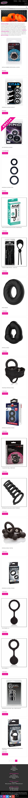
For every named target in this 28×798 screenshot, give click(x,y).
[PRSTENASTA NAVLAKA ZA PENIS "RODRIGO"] (14, 492)
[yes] (26, 7)
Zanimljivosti (14, 768)
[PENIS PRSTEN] (14, 292)
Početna (15, 1)
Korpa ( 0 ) (24, 1)
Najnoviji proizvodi (14, 769)
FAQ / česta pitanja (14, 775)
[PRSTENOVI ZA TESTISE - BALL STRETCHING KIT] (14, 693)
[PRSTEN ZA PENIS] (14, 332)
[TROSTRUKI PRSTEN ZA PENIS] (14, 372)
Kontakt (14, 778)
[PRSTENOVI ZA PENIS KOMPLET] (14, 91)
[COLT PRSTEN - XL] (14, 612)
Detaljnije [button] (5, 73)
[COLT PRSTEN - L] (14, 652)
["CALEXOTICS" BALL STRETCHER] (14, 452)
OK (16, 795)
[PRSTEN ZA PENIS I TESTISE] (14, 532)
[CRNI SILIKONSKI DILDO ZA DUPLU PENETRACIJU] (14, 212)
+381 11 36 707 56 (14, 789)
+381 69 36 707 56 (14, 790)
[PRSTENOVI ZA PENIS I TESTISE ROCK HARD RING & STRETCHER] (14, 733)
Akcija (20, 1)
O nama (14, 774)
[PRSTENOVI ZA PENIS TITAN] (14, 172)
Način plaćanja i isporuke (14, 777)
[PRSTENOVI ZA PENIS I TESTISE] (14, 412)
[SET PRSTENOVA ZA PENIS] (14, 131)
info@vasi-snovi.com (15, 788)
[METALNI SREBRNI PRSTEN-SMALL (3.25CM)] (14, 51)
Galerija (14, 770)
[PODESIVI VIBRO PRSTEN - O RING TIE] (14, 252)
